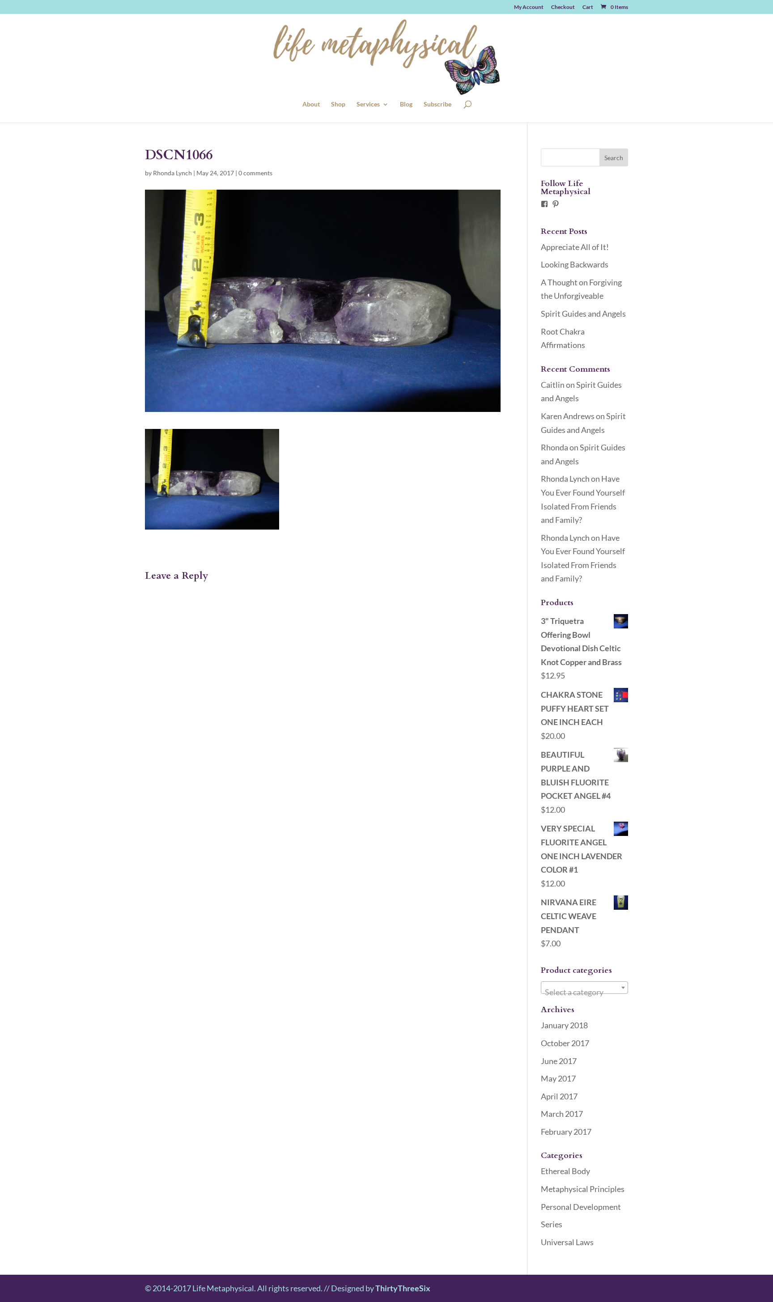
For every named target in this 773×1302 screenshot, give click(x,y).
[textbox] (584, 992)
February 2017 (566, 1132)
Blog (406, 104)
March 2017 (562, 1114)
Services (368, 104)
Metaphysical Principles (582, 1189)
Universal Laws (567, 1242)
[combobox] (584, 987)
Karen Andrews (568, 416)
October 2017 (565, 1043)
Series (551, 1224)
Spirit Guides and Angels (583, 313)
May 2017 (558, 1078)
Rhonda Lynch (172, 173)
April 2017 (559, 1096)
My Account (529, 7)
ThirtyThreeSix (402, 1288)
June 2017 (559, 1061)
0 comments (255, 173)
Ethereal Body (565, 1171)
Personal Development (581, 1207)
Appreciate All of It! (575, 247)
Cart (587, 7)
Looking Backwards (574, 264)
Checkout (563, 7)
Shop (338, 104)
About (311, 104)
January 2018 (564, 1025)
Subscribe (437, 104)
